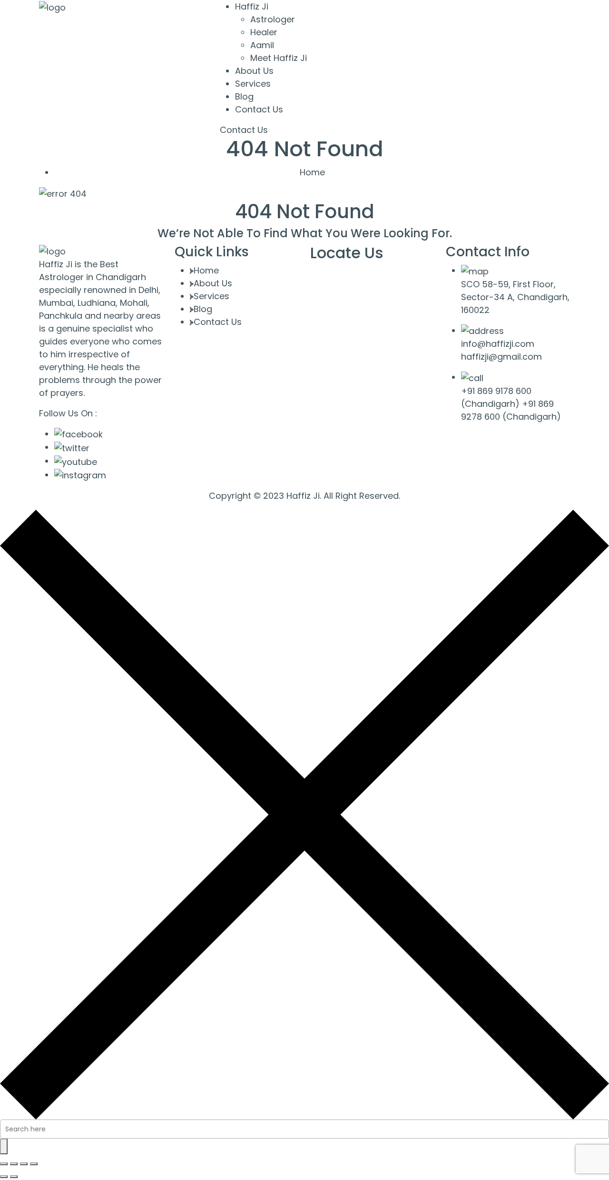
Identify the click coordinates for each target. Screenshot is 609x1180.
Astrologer (272, 19)
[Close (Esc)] (34, 1163)
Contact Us (259, 109)
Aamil (262, 45)
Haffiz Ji (251, 6)
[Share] (24, 1163)
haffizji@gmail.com (501, 357)
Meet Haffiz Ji (278, 58)
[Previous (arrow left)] (4, 1176)
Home (312, 172)
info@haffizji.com (497, 344)
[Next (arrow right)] (14, 1176)
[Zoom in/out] (4, 1163)
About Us (254, 71)
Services (253, 84)
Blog (244, 96)
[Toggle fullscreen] (14, 1163)
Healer (263, 32)
